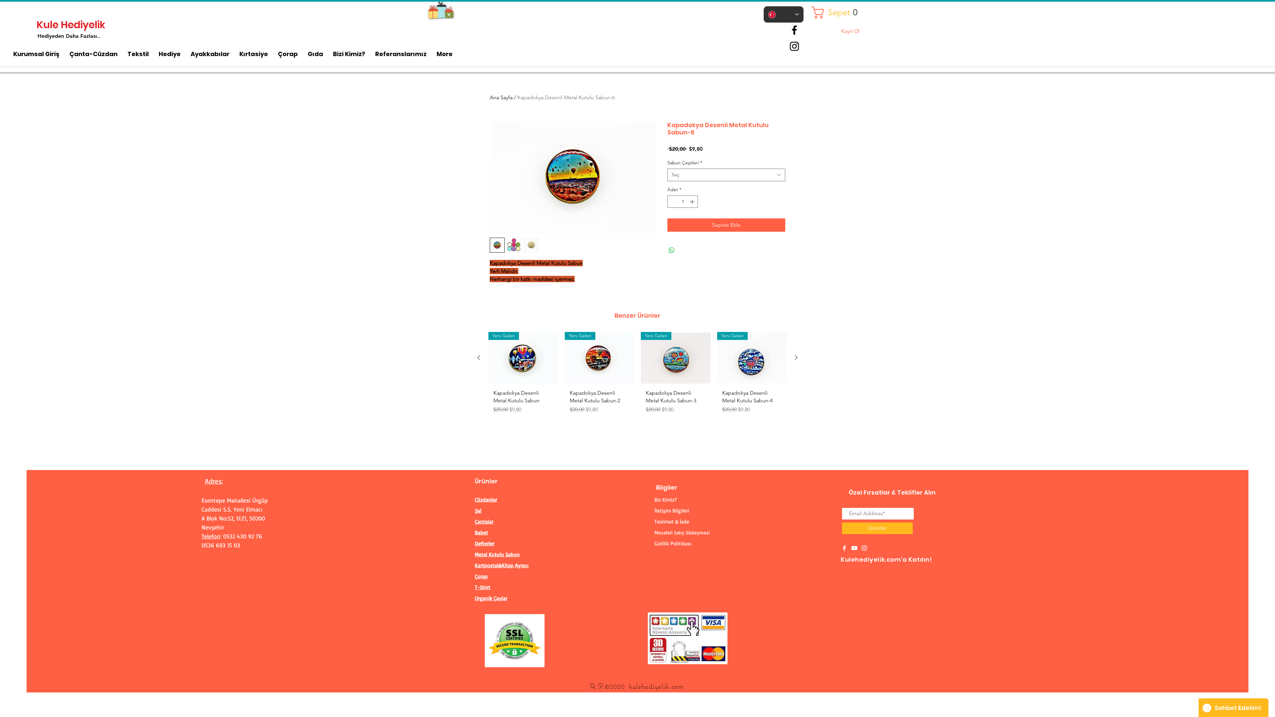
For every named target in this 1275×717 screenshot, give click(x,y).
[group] (637, 375)
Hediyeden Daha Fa (62, 36)
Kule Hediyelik (71, 25)
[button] (837, 12)
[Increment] (693, 201)
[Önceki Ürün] (479, 357)
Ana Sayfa (501, 97)
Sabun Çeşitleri (684, 163)
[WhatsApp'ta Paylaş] (672, 250)
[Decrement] (672, 201)
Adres (213, 481)
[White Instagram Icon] (864, 548)
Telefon (211, 536)
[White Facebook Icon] (844, 548)
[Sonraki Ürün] (796, 357)
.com (676, 686)
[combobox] (726, 175)
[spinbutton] (683, 201)
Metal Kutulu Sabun (497, 554)
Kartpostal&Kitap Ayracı (502, 565)
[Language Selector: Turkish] (784, 14)
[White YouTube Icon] (854, 548)
